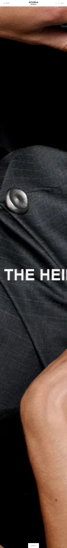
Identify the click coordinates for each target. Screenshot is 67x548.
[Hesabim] (59, 3)
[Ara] (56, 3)
